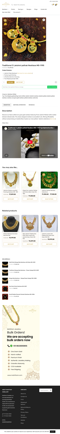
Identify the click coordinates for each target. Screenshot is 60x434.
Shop (22, 423)
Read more (4, 409)
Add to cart (19, 82)
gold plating (15, 96)
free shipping (8, 96)
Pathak (14, 94)
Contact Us (24, 396)
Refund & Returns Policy (25, 408)
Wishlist (23, 420)
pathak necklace (28, 97)
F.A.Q (22, 399)
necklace (9, 97)
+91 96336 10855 (54, 1)
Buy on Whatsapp (52, 87)
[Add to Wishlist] (55, 82)
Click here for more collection (24, 73)
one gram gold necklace (18, 97)
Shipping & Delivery (24, 403)
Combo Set (44, 9)
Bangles (29, 9)
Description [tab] (7, 104)
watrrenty (35, 97)
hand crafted (21, 96)
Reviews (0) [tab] (32, 104)
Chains (13, 9)
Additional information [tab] (19, 104)
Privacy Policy (24, 412)
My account (16, 12)
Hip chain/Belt (6, 12)
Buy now (10, 82)
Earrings (20, 9)
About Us (23, 393)
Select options (49, 199)
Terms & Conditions (24, 416)
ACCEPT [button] (53, 431)
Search (50, 390)
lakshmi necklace (34, 96)
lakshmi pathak (43, 96)
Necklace (4, 9)
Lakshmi (27, 96)
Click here (52, 119)
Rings (35, 9)
